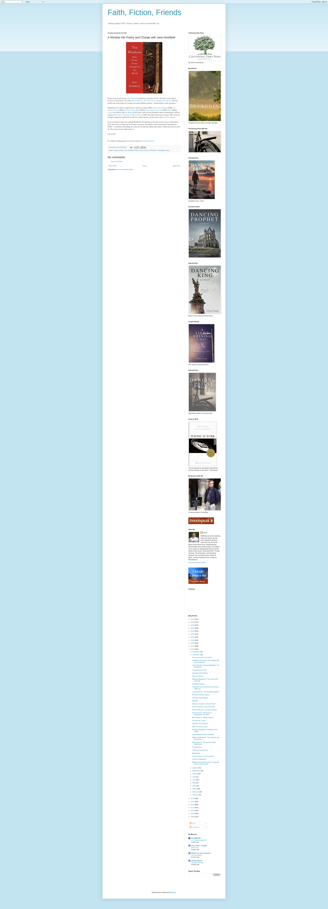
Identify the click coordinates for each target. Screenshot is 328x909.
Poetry (136, 150)
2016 (193, 649)
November (196, 655)
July (194, 777)
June (194, 780)
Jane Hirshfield (132, 98)
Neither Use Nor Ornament (201, 853)
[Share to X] (140, 147)
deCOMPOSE (196, 838)
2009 (193, 817)
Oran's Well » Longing (199, 846)
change (116, 150)
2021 (193, 634)
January (195, 795)
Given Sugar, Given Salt (154, 110)
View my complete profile (197, 562)
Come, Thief (112, 112)
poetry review (143, 150)
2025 (193, 622)
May (194, 783)
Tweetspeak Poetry (148, 141)
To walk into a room (199, 721)
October (195, 768)
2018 (193, 643)
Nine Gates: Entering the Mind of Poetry (128, 115)
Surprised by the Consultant (202, 657)
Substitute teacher (198, 684)
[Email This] (135, 147)
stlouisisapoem (196, 861)
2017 (193, 646)
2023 (193, 628)
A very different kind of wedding (203, 734)
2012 (193, 808)
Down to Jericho (197, 676)
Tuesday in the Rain (197, 862)
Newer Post (112, 166)
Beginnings (196, 753)
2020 (193, 637)
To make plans (197, 747)
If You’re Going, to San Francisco (203, 707)
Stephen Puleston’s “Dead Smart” (204, 704)
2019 (193, 640)
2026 (193, 619)
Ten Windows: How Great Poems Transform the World (152, 101)
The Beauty (129, 112)
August (195, 774)
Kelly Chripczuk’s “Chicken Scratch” (204, 710)
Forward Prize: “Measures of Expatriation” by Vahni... (202, 714)
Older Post (176, 166)
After (170, 110)
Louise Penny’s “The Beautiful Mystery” (205, 692)
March (194, 789)
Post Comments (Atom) (125, 169)
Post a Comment (116, 161)
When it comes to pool (200, 727)
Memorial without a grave (201, 695)
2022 (193, 631)
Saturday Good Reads (200, 673)
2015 (193, 798)
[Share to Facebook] (142, 147)
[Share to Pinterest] (145, 147)
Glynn (205, 533)
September (196, 771)
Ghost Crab (194, 847)
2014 (193, 802)
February (195, 792)
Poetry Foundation (168, 117)
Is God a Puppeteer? (199, 759)
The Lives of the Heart (132, 110)
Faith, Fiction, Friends (144, 12)
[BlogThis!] (137, 147)
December (196, 652)
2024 (193, 625)
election (121, 150)
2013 (193, 804)
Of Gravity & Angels (160, 108)
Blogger (173, 892)
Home (144, 166)
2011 (193, 811)
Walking (195, 701)
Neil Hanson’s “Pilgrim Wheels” (203, 718)
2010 (193, 813)
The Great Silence (196, 855)
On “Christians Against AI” (199, 840)
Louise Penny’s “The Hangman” (203, 756)
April (194, 786)
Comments (195, 827)
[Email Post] (130, 147)
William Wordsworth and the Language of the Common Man (205, 763)
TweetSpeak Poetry (163, 150)
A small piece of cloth (199, 670)
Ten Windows (152, 150)
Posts (193, 823)
